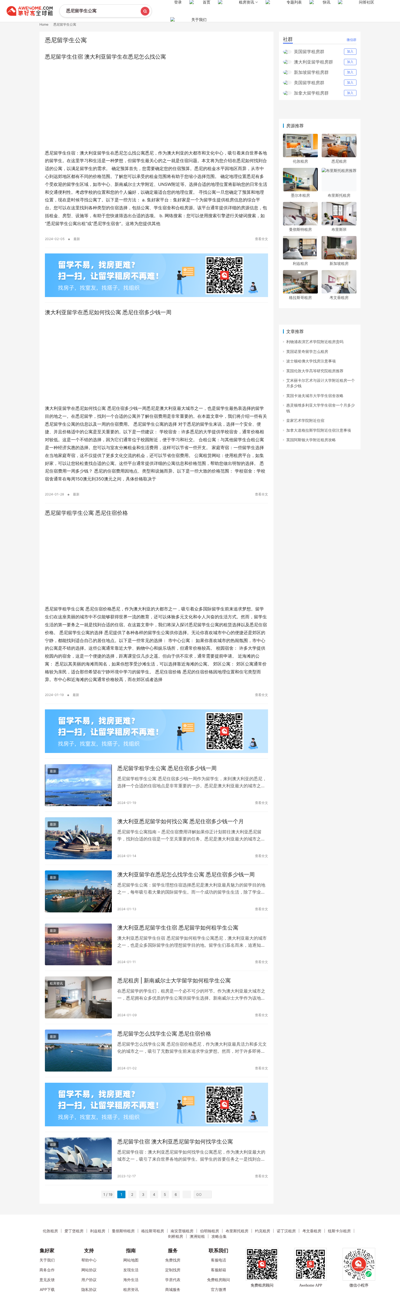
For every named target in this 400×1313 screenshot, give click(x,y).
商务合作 (47, 1269)
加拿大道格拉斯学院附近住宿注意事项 (318, 430)
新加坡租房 (339, 263)
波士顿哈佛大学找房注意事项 (311, 361)
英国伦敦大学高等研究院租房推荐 (314, 370)
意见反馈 (47, 1279)
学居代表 (172, 1279)
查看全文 (261, 239)
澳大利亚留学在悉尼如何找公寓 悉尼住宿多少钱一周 (108, 312)
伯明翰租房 (209, 1231)
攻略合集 (219, 1236)
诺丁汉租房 (286, 1231)
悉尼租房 (339, 161)
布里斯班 (339, 229)
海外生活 (131, 1279)
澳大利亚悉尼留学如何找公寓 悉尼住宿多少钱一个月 (180, 821)
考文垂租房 (339, 297)
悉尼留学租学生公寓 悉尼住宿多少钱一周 (167, 768)
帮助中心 (89, 1260)
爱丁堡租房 (74, 1231)
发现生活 (131, 1269)
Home (43, 24)
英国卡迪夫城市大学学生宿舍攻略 (314, 395)
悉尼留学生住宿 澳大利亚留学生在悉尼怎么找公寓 (105, 56)
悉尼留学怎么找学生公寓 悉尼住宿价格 (164, 1033)
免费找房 (172, 1260)
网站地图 (131, 1260)
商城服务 (172, 1289)
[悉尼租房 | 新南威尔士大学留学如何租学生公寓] (78, 997)
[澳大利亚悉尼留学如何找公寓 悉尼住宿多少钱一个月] (78, 838)
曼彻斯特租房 (300, 229)
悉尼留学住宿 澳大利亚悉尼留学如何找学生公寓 (175, 1141)
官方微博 (218, 1289)
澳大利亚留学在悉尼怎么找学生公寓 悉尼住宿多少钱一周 (186, 874)
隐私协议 (89, 1289)
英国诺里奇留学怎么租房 (307, 351)
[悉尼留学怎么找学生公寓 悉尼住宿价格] (78, 1051)
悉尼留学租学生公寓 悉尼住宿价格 (86, 513)
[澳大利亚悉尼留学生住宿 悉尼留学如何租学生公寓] (78, 945)
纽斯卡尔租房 (339, 1231)
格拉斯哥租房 (300, 297)
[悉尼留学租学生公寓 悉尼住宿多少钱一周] (78, 785)
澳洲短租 (197, 1236)
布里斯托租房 (339, 195)
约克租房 (262, 1231)
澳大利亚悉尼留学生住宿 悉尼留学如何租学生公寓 (177, 927)
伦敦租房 (300, 161)
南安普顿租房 (182, 1231)
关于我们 (199, 19)
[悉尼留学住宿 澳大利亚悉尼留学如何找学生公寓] (78, 1158)
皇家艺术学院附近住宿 (305, 420)
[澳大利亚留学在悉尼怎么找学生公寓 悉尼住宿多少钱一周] (78, 891)
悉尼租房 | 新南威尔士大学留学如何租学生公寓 (174, 980)
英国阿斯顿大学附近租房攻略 (311, 439)
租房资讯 (56, 983)
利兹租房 (300, 263)
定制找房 (172, 1269)
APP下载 (47, 1289)
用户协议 (89, 1279)
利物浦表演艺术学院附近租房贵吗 (314, 341)
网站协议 (89, 1269)
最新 (76, 239)
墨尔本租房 (300, 195)
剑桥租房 (175, 1236)
